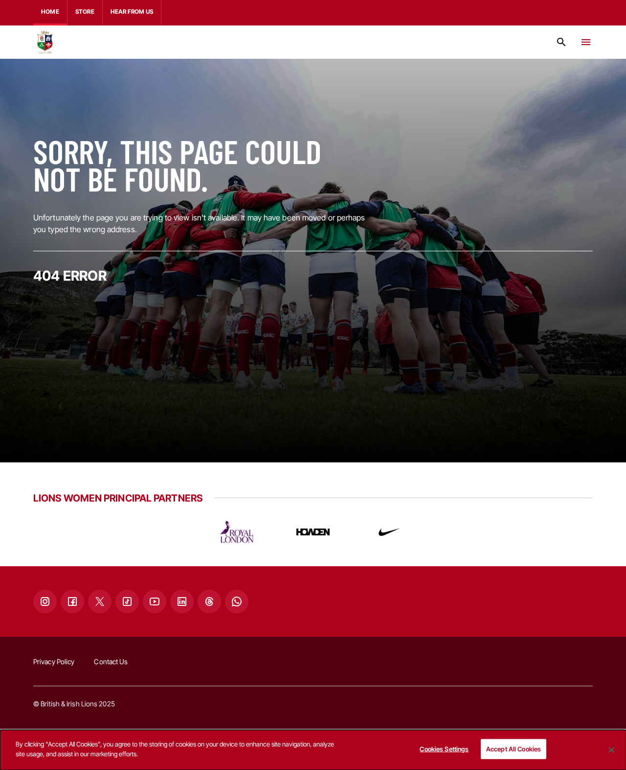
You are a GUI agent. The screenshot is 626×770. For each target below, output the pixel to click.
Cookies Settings (444, 749)
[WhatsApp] (236, 601)
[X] (100, 601)
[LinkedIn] (182, 601)
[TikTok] (127, 601)
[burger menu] (586, 42)
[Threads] (209, 601)
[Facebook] (72, 601)
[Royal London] (236, 532)
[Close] (611, 750)
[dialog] (313, 750)
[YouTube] (154, 601)
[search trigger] (561, 42)
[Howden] (313, 532)
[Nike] (389, 532)
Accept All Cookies (513, 749)
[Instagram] (45, 601)
